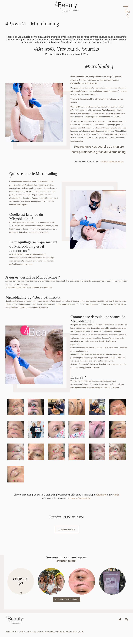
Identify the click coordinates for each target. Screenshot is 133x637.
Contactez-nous (30, 632)
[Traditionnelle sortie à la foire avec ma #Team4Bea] (51, 581)
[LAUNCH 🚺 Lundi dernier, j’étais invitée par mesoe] (112, 581)
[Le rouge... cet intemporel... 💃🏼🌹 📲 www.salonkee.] (20, 581)
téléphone (101, 494)
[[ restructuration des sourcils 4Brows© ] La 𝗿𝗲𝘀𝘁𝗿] (81, 581)
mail (116, 494)
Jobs (38, 632)
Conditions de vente (76, 632)
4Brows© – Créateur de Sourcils (112, 161)
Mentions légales (62, 632)
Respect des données (48, 632)
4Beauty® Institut (66, 6)
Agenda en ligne (66, 530)
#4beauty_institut (66, 560)
